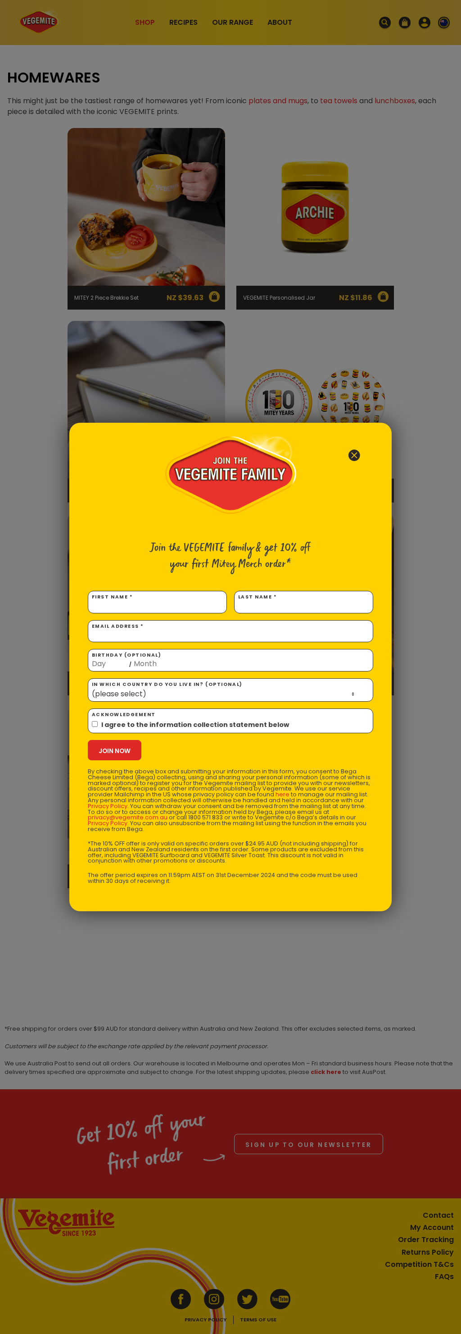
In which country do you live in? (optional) (167, 684)
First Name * (112, 597)
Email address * (118, 626)
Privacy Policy (107, 806)
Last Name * (257, 597)
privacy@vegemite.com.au (127, 817)
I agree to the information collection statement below (195, 724)
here (282, 794)
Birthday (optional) (127, 660)
